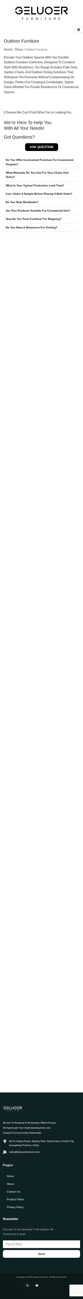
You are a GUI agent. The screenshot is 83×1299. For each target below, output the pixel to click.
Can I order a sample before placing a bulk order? (39, 193)
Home (8, 49)
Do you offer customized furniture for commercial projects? (39, 162)
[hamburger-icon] (78, 30)
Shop (19, 49)
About (10, 1183)
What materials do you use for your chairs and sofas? (37, 174)
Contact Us (13, 1191)
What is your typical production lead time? (35, 185)
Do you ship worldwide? (22, 202)
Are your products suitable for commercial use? (38, 210)
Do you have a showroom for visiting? (32, 227)
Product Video (15, 1199)
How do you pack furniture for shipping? (34, 218)
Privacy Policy (15, 1207)
